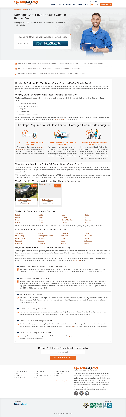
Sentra (87, 222)
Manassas (18, 243)
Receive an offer (60, 119)
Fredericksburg (20, 238)
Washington (19, 233)
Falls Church (88, 236)
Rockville (41, 241)
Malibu (17, 222)
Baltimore (41, 233)
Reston (63, 243)
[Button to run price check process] (50, 43)
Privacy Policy (60, 373)
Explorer (64, 217)
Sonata (41, 217)
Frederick (87, 238)
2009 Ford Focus (47, 200)
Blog (16, 373)
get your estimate (74, 336)
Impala (17, 220)
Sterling (86, 243)
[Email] (87, 393)
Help (95, 4)
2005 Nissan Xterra (24, 200)
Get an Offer (106, 4)
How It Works (56, 4)
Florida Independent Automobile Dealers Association (86, 405)
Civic (63, 215)
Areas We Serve (20, 377)
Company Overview (21, 371)
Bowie (63, 238)
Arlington (87, 233)
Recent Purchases (69, 4)
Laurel (63, 241)
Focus (87, 217)
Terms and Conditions (62, 371)
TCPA (57, 375)
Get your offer (77, 260)
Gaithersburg (88, 241)
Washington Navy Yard (45, 236)
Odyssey (65, 222)
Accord (41, 215)
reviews (74, 326)
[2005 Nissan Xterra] (26, 192)
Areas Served (83, 4)
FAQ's (37, 373)
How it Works (40, 371)
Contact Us (18, 375)
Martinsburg (42, 243)
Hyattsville (41, 238)
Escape (41, 220)
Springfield (18, 241)
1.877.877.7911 (93, 1)
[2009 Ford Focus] (50, 192)
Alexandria (64, 233)
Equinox (88, 220)
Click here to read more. (99, 389)
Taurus (41, 222)
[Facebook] (76, 393)
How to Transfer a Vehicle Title (43, 376)
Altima (87, 215)
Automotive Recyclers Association (96, 405)
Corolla (17, 217)
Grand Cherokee (67, 220)
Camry (17, 215)
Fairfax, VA (26, 203)
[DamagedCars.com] (26, 3)
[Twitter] (81, 393)
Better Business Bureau (107, 405)
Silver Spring (19, 236)
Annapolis (64, 236)
